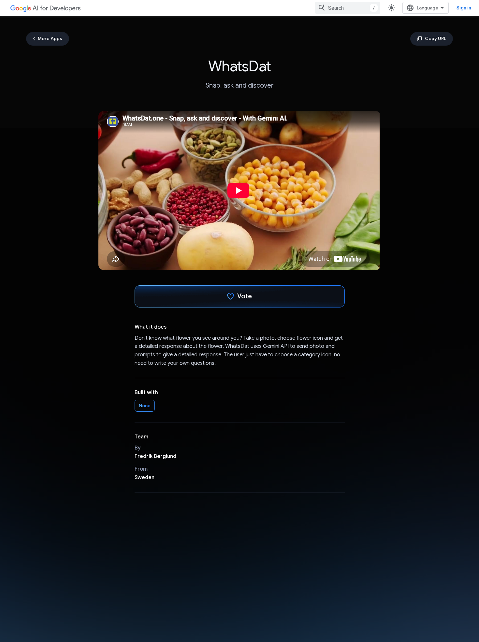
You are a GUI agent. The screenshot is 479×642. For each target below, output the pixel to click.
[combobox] (347, 8)
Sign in (464, 7)
